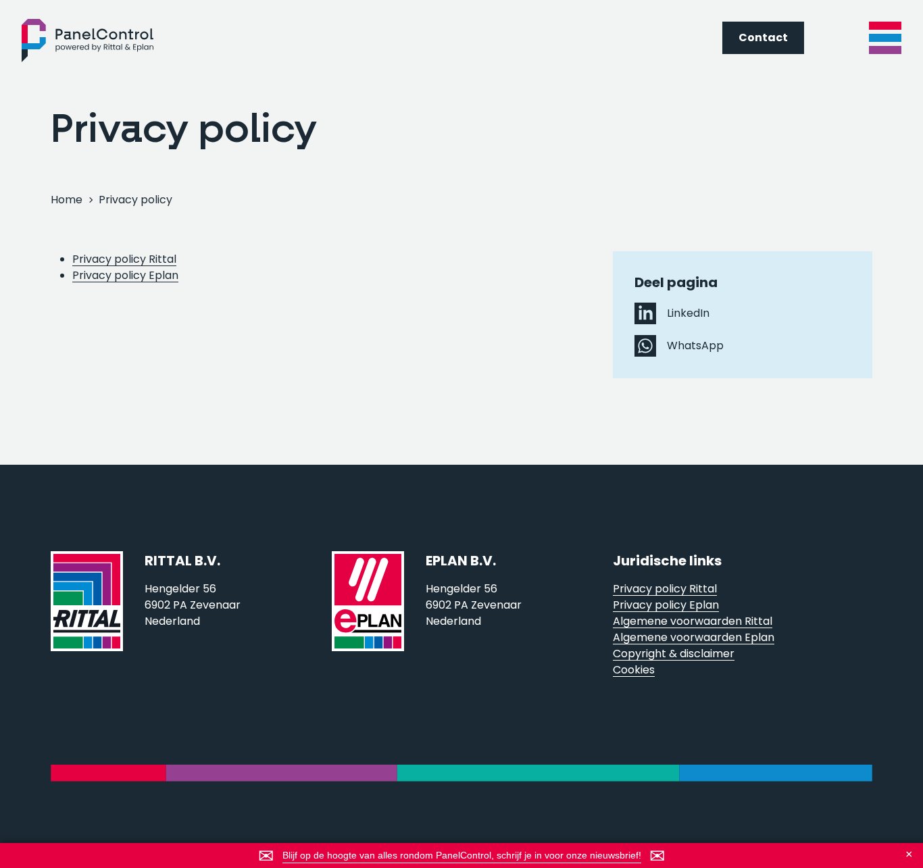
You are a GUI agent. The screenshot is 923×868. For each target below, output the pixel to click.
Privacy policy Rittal (124, 259)
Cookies (634, 670)
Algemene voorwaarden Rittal (692, 621)
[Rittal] (87, 614)
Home (66, 199)
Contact (763, 37)
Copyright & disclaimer (673, 653)
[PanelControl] (87, 40)
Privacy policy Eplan (125, 275)
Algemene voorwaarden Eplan (693, 637)
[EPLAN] (368, 614)
